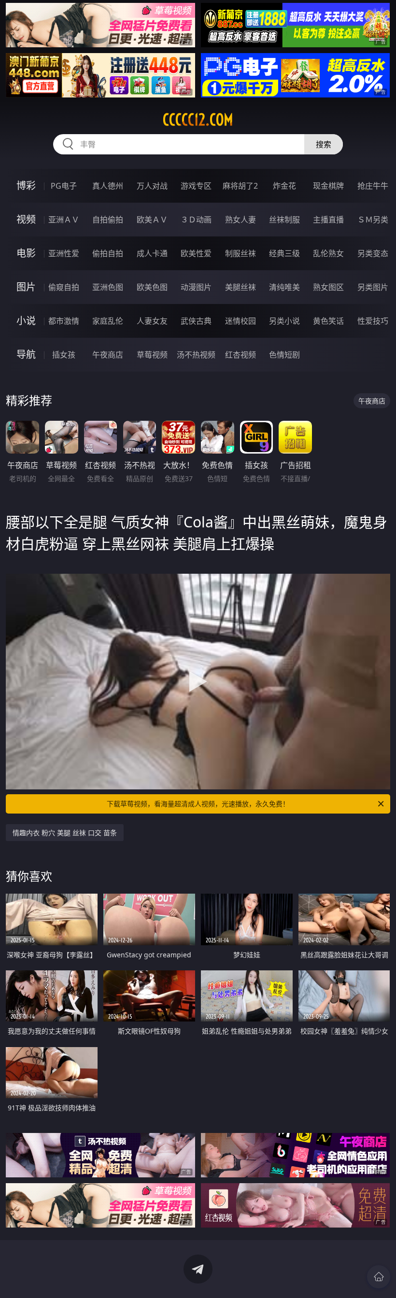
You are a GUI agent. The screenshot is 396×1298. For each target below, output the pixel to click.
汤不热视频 (196, 354)
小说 (26, 320)
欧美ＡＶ (152, 219)
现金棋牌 (328, 185)
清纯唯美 (284, 287)
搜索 (323, 144)
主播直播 (328, 219)
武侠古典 (196, 321)
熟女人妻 (240, 219)
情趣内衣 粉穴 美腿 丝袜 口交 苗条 (65, 832)
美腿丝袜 (240, 287)
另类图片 (372, 287)
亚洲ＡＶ (63, 219)
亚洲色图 (107, 287)
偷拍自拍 (107, 253)
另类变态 (372, 253)
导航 (26, 354)
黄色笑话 (328, 321)
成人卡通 (152, 253)
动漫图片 (196, 287)
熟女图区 (328, 287)
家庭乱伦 (107, 321)
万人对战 (152, 185)
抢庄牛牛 (372, 185)
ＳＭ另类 (372, 219)
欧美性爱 (196, 253)
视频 (26, 219)
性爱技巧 (372, 321)
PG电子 (64, 185)
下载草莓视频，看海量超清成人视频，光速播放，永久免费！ (198, 803)
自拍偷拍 (107, 219)
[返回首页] (378, 1276)
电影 (26, 253)
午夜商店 (107, 354)
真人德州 (107, 185)
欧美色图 (152, 287)
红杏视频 (240, 354)
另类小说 (284, 321)
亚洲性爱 (63, 253)
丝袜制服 (284, 219)
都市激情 (63, 321)
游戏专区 (196, 185)
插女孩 (63, 354)
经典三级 (284, 253)
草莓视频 (152, 354)
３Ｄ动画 (196, 219)
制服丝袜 (240, 253)
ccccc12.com (198, 119)
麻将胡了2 (240, 185)
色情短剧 (284, 354)
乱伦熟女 (328, 253)
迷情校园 (240, 321)
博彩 (26, 185)
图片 (26, 286)
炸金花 (284, 185)
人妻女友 (152, 321)
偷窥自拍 (63, 287)
